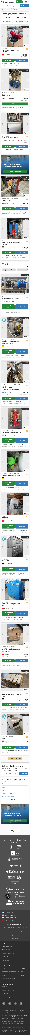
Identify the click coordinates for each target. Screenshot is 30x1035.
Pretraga (25, 6)
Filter (9, 17)
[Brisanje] (27, 21)
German (4, 787)
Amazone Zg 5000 (22, 927)
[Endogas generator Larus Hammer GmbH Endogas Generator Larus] (15, 327)
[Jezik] (26, 1)
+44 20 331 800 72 (10, 913)
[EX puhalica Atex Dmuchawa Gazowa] (15, 284)
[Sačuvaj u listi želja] (27, 49)
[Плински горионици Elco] (15, 724)
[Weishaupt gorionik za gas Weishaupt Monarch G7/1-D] (15, 418)
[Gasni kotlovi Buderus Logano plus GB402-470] (15, 589)
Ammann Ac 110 (11, 931)
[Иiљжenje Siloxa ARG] (15, 546)
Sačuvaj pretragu (15, 758)
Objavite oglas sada (15, 171)
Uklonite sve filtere (9, 21)
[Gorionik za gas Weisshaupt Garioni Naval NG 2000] (15, 36)
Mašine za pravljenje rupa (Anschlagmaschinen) (15, 935)
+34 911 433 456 (9, 920)
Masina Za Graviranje (8, 796)
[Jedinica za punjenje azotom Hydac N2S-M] (15, 186)
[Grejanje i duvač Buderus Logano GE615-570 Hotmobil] (15, 228)
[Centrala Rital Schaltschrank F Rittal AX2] (15, 680)
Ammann (20, 931)
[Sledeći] (27, 36)
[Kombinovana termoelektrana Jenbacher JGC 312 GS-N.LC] (15, 461)
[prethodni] (2, 36)
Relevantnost (22, 17)
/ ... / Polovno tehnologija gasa (11, 9)
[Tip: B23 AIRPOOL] (15, 504)
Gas (3, 784)
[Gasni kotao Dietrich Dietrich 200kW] (15, 123)
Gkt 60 (4, 790)
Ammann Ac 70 (11, 927)
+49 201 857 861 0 (10, 915)
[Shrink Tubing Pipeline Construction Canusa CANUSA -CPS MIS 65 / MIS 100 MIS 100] (15, 634)
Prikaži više (15, 799)
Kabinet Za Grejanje (8, 793)
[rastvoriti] (15, 67)
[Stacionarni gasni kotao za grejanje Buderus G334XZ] (15, 80)
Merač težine (15, 938)
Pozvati (22, 60)
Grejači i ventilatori (9, 270)
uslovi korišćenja (20, 1031)
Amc (4, 927)
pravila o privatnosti (11, 1031)
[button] (28, 1)
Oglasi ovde (15, 831)
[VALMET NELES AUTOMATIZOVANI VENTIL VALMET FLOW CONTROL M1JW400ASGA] (15, 372)
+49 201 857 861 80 (10, 918)
